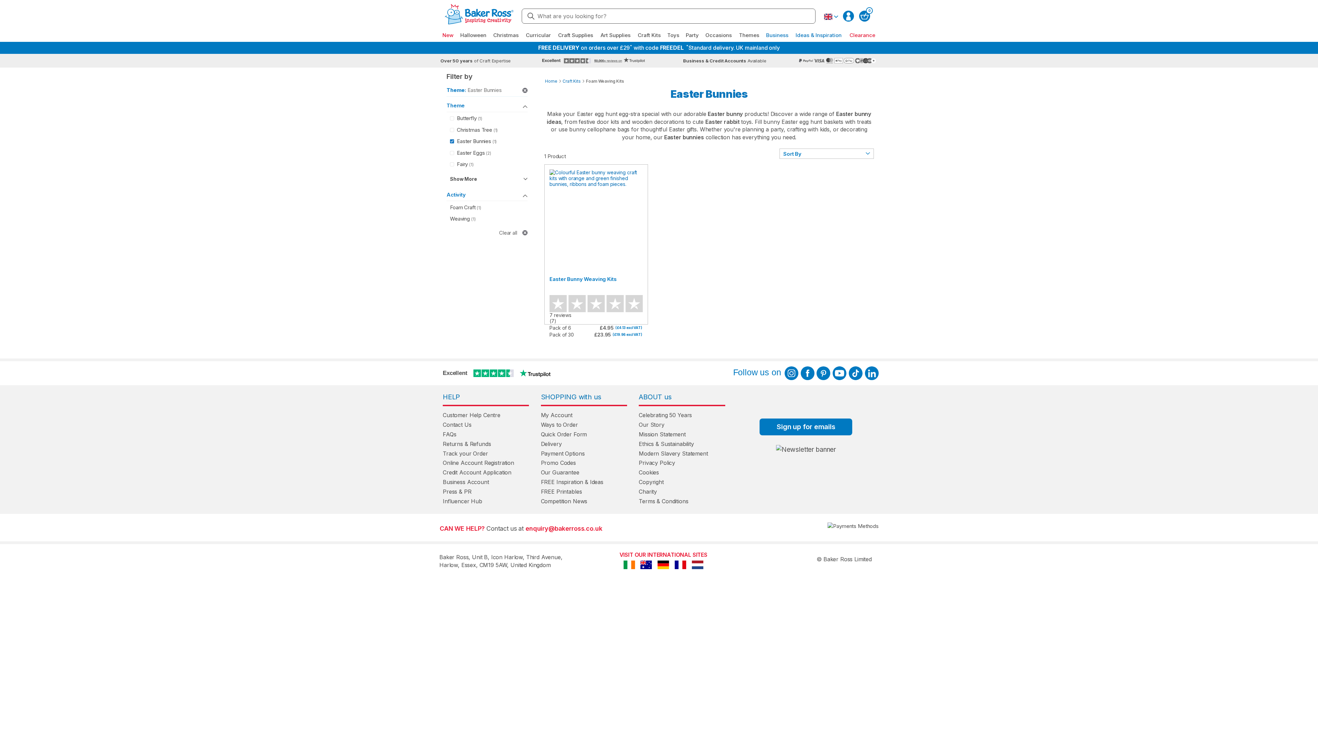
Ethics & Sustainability (666, 443)
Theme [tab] (456, 105)
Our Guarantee (560, 472)
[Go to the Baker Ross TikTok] (856, 373)
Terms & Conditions (663, 501)
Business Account (466, 482)
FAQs (449, 434)
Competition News (564, 501)
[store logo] (479, 16)
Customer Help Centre (471, 415)
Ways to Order (559, 424)
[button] (831, 17)
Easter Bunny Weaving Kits (583, 279)
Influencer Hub (462, 501)
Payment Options (563, 453)
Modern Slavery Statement (673, 453)
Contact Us (457, 424)
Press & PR (457, 491)
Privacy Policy (657, 462)
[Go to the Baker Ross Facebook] (807, 373)
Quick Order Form (564, 434)
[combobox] (669, 16)
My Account (557, 415)
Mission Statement (662, 434)
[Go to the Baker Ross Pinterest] (823, 373)
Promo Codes (558, 462)
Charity (648, 491)
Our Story (651, 424)
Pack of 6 (560, 328)
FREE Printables (561, 491)
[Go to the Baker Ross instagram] (791, 373)
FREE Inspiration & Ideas (572, 482)
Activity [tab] (456, 194)
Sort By (792, 154)
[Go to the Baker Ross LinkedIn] (872, 373)
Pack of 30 (562, 335)
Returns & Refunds (467, 443)
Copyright (651, 482)
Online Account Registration (478, 462)
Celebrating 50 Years (665, 415)
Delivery (551, 443)
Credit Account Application (477, 472)
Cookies (649, 472)
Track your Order (465, 453)
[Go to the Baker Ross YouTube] (839, 373)
